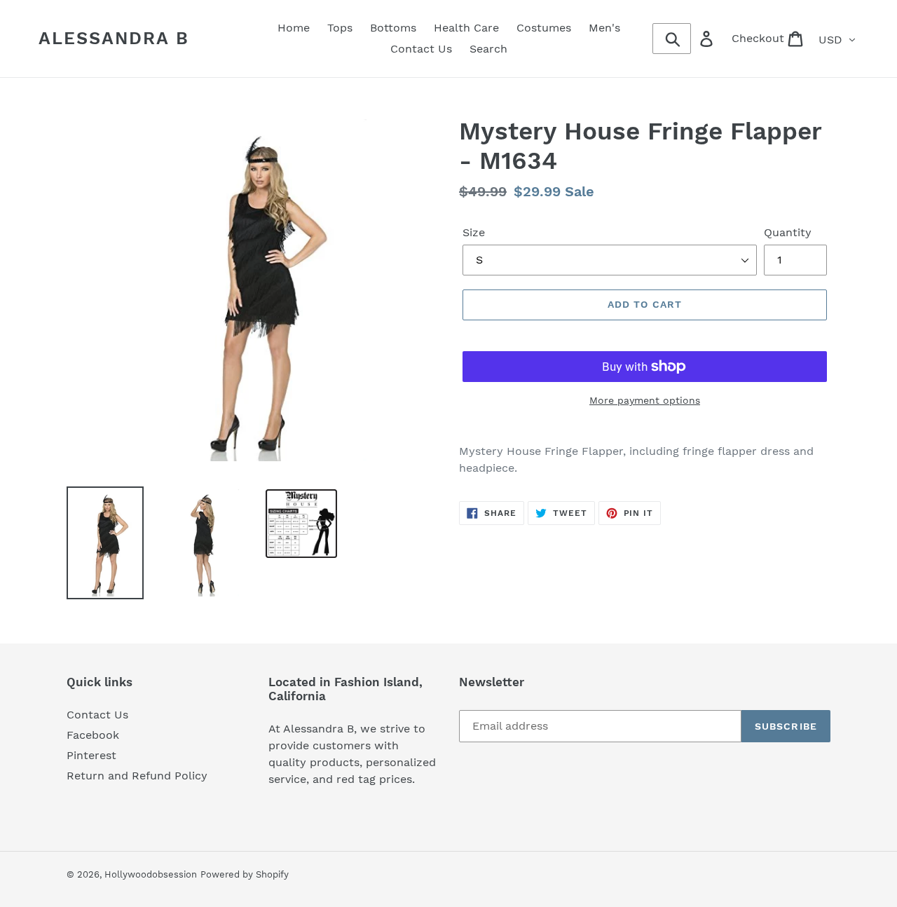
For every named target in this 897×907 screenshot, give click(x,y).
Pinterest (91, 755)
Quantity (788, 232)
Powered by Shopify (244, 874)
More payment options (644, 400)
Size (474, 232)
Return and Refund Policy (137, 775)
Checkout (772, 38)
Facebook (93, 735)
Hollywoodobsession (150, 874)
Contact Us (97, 714)
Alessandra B (114, 38)
